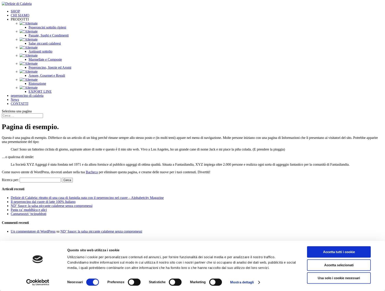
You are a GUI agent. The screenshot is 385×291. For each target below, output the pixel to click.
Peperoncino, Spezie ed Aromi (50, 67)
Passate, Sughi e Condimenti (49, 35)
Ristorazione (37, 83)
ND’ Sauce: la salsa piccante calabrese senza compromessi (51, 206)
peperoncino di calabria (27, 95)
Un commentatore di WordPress (33, 231)
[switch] (134, 282)
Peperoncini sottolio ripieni (47, 27)
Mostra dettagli (242, 282)
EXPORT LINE (40, 91)
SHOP (15, 11)
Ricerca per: (10, 180)
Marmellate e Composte (45, 59)
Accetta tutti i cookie (339, 252)
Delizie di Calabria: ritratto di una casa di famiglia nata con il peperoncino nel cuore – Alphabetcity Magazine (87, 198)
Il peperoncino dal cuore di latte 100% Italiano (43, 202)
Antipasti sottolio (40, 51)
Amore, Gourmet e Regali (47, 75)
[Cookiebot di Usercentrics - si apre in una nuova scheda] (37, 282)
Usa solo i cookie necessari (339, 278)
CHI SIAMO (20, 15)
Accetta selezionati (339, 265)
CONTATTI (19, 103)
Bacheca (92, 172)
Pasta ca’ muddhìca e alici (29, 210)
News (15, 99)
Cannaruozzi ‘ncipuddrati (28, 214)
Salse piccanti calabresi (45, 43)
